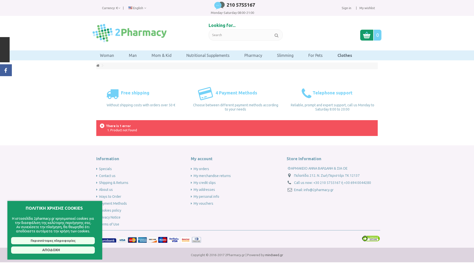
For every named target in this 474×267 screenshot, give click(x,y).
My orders (201, 169)
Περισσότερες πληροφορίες (53, 240)
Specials (105, 169)
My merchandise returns (212, 176)
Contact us (107, 176)
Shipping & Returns (113, 183)
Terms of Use (109, 224)
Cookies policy (110, 210)
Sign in (346, 8)
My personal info (206, 197)
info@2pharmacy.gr (319, 190)
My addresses (204, 190)
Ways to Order (110, 197)
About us (106, 190)
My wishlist (367, 8)
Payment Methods (113, 203)
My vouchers (203, 203)
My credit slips (205, 183)
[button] (107, 55)
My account (202, 158)
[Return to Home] (97, 66)
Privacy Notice (109, 217)
